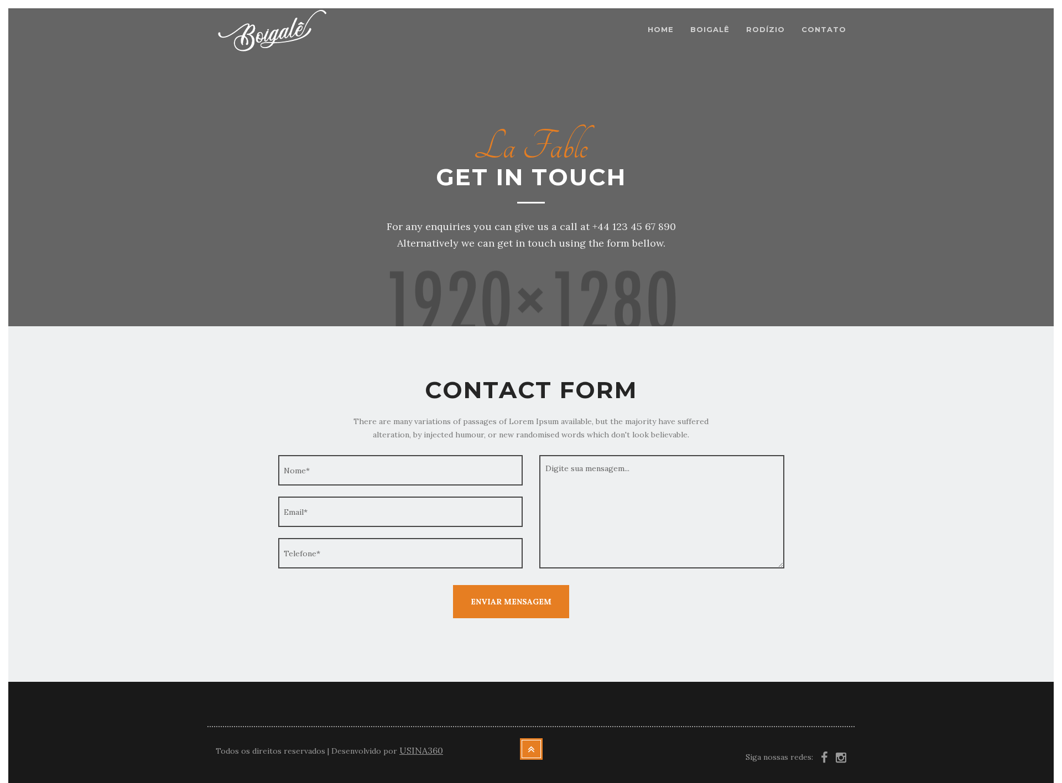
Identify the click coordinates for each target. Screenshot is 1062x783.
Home (661, 29)
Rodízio (765, 29)
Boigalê (710, 29)
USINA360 (421, 750)
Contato (823, 29)
